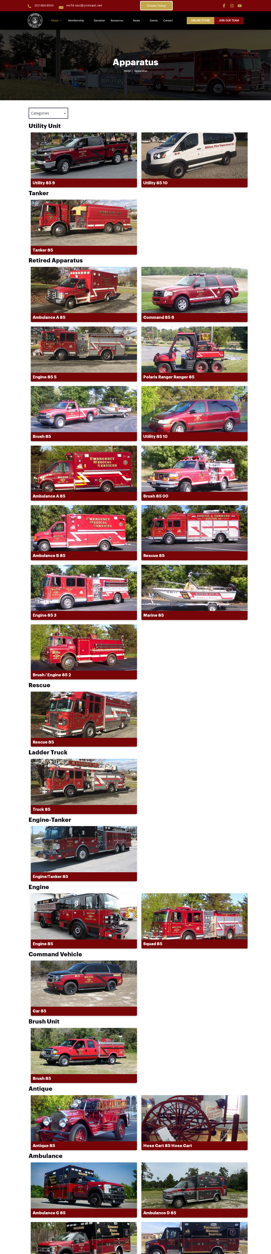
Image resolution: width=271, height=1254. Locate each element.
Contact (168, 20)
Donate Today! (156, 5)
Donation (99, 20)
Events (154, 20)
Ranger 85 (168, 377)
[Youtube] (239, 5)
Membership (76, 20)
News (136, 20)
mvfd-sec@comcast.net (84, 5)
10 (155, 183)
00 (155, 496)
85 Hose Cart (167, 1146)
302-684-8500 (44, 5)
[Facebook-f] (224, 5)
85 (43, 250)
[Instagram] (232, 5)
